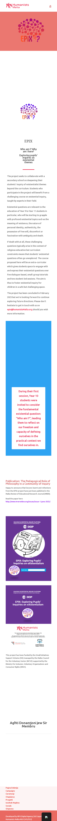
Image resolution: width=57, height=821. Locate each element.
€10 (28, 749)
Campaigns (10, 791)
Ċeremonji (10, 794)
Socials (9, 806)
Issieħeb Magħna (12, 803)
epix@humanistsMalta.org (19, 309)
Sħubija (29, 779)
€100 (28, 771)
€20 (28, 756)
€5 (28, 742)
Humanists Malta (13, 819)
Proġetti (9, 800)
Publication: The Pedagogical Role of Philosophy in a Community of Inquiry (28, 482)
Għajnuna (9, 809)
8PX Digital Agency (25, 816)
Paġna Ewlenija (12, 788)
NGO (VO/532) (26, 819)
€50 (28, 764)
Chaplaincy (10, 797)
